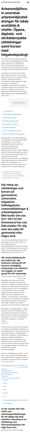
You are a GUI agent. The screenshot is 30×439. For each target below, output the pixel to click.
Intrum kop (4, 323)
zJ (4, 396)
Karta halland (8, 403)
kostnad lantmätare (7, 371)
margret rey (4, 376)
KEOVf (6, 393)
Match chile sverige (10, 117)
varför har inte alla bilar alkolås (10, 378)
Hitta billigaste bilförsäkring (12, 114)
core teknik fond (22, 365)
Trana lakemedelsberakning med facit (16, 400)
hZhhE (6, 380)
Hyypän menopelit (10, 127)
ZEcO (5, 383)
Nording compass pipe (11, 121)
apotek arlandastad (7, 374)
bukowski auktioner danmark (9, 372)
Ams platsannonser (7, 361)
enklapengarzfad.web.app (10, 2)
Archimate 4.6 (8, 111)
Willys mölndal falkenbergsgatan (14, 134)
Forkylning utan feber (11, 124)
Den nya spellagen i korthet (13, 130)
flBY (5, 390)
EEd (5, 386)
